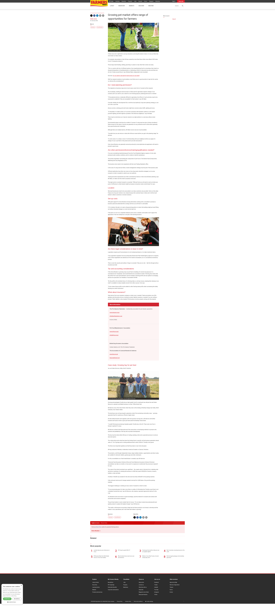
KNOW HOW (121, 5)
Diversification (100, 27)
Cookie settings (150, 601)
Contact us (141, 584)
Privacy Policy (119, 601)
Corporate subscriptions (113, 589)
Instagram (156, 592)
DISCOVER (141, 5)
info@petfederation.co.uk (116, 316)
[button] (12, 602)
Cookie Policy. (14, 595)
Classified (124, 1)
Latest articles (95, 582)
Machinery (125, 587)
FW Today (111, 1)
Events (171, 592)
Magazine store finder (144, 592)
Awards (140, 1)
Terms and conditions (138, 601)
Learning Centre (96, 587)
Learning (117, 1)
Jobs (135, 1)
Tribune (171, 587)
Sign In (173, 1)
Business (93, 27)
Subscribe (181, 1)
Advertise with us (143, 587)
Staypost (151, 1)
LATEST (112, 5)
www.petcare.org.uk (114, 312)
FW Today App (111, 584)
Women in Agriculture (174, 584)
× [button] (21, 585)
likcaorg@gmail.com (115, 358)
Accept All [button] (7, 598)
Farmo (145, 1)
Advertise (157, 1)
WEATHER (151, 5)
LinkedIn (156, 587)
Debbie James (93, 18)
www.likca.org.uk (114, 354)
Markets (94, 589)
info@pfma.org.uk (114, 335)
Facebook (156, 582)
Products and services (97, 592)
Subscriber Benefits (112, 587)
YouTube (156, 589)
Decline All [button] (17, 598)
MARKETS (131, 5)
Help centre (141, 582)
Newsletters (110, 582)
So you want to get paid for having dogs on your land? (126, 75)
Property (130, 1)
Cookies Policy (128, 601)
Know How (98, 527)
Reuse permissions (143, 594)
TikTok (155, 594)
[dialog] (12, 594)
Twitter (156, 584)
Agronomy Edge (173, 582)
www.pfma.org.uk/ (114, 331)
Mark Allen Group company (108, 601)
